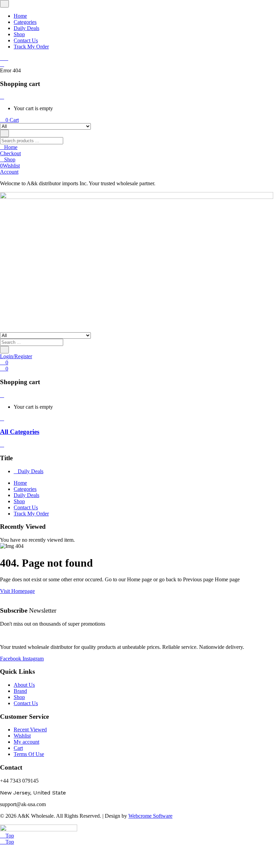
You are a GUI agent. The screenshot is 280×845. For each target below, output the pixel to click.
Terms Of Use (29, 754)
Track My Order (31, 46)
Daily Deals (26, 28)
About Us (24, 685)
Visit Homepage (17, 591)
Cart (18, 748)
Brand (20, 691)
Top (9, 836)
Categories (25, 22)
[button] (9, 120)
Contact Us (26, 40)
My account (26, 742)
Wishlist (22, 736)
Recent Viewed (30, 729)
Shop (19, 34)
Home (20, 16)
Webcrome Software (150, 816)
